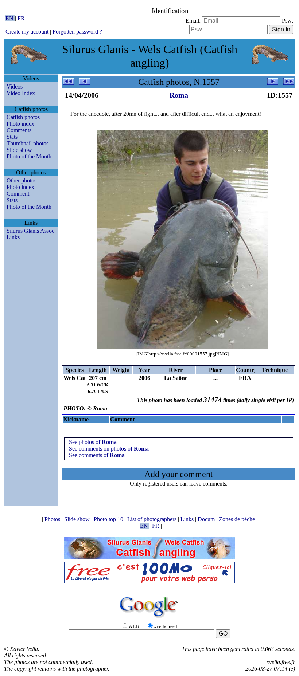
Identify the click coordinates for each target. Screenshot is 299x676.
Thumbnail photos (27, 143)
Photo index (20, 124)
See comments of (97, 455)
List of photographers (152, 519)
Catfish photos (23, 117)
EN (10, 18)
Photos (53, 519)
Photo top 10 (109, 519)
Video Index (21, 93)
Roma (179, 95)
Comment (18, 193)
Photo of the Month (29, 156)
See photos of (93, 442)
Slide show (19, 150)
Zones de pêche (237, 519)
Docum (207, 519)
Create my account (26, 31)
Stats (12, 137)
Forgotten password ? (77, 31)
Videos (15, 86)
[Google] (149, 619)
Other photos (21, 180)
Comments (19, 130)
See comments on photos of (109, 448)
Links (13, 237)
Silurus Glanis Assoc (30, 231)
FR (21, 18)
